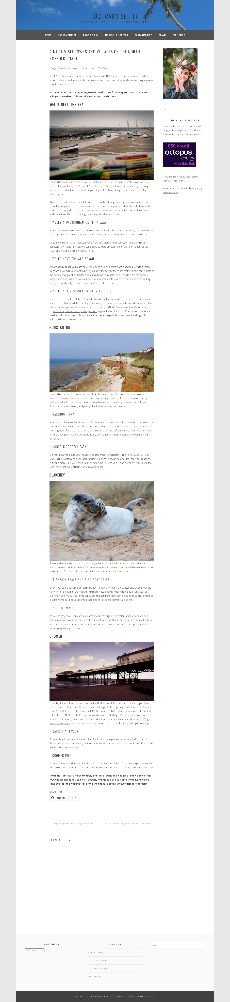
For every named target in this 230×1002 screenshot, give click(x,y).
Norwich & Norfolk (116, 35)
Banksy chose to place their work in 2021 (115, 739)
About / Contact (95, 952)
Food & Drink (90, 35)
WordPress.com (144, 996)
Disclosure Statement (98, 960)
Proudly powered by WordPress (95, 996)
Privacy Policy (94, 976)
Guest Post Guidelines (98, 968)
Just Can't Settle (115, 16)
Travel (163, 35)
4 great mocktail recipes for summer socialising (128, 823)
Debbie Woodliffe (98, 68)
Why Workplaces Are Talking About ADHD (72, 823)
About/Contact (67, 35)
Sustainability (143, 35)
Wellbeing (179, 35)
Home (48, 35)
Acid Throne (178, 180)
